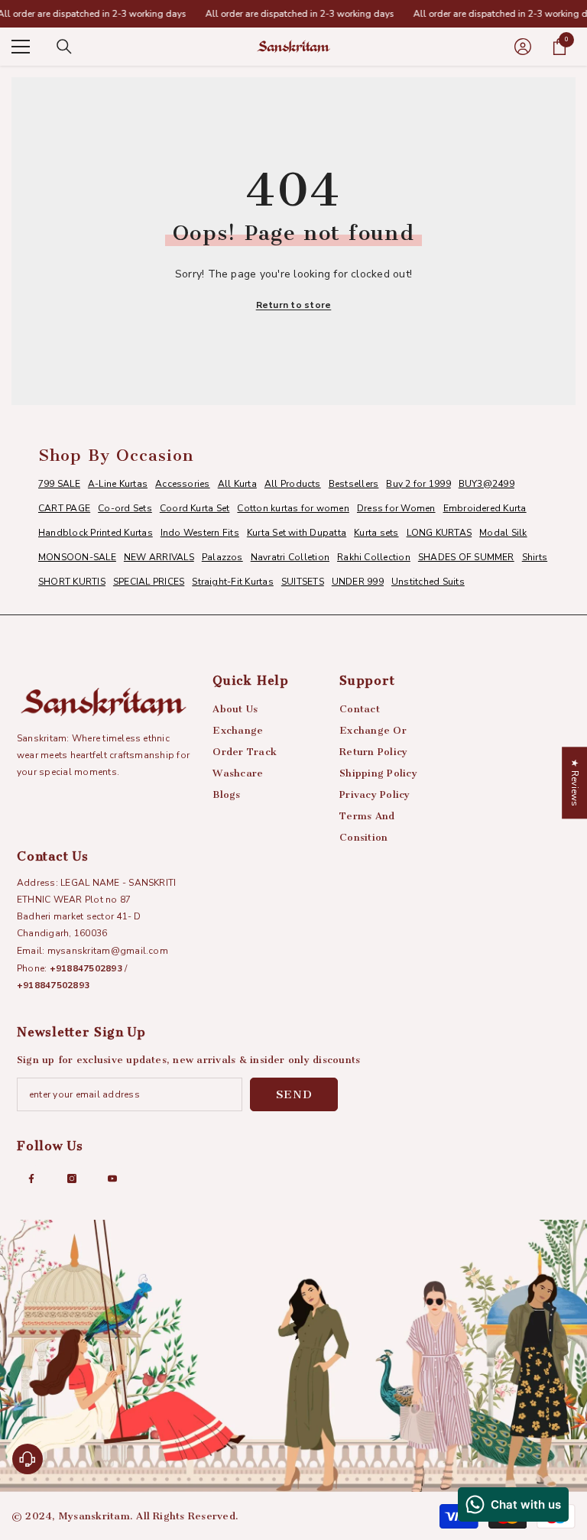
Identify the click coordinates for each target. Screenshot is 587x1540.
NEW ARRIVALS (159, 557)
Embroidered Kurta (485, 508)
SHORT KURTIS (71, 581)
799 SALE (59, 484)
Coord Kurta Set (195, 508)
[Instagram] (71, 1178)
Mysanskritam (94, 1516)
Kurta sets (376, 533)
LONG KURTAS (439, 533)
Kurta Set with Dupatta (296, 533)
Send (294, 1094)
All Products (292, 484)
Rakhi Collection (373, 557)
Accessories (182, 484)
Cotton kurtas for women (293, 508)
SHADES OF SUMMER (466, 557)
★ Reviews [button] (575, 782)
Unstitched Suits (428, 581)
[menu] (20, 46)
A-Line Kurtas (118, 484)
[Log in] (522, 46)
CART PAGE (64, 508)
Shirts (534, 557)
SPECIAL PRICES (148, 581)
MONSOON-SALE (77, 557)
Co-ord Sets (125, 508)
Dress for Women (396, 508)
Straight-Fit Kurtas (233, 581)
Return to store (294, 305)
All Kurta (237, 484)
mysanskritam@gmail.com (107, 951)
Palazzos (222, 557)
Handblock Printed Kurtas (95, 533)
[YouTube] (112, 1178)
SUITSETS (302, 581)
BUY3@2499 (486, 484)
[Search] (64, 46)
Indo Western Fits (200, 533)
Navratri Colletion (290, 557)
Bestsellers (354, 484)
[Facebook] (31, 1178)
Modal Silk (503, 533)
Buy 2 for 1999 (418, 484)
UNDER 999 (358, 581)
